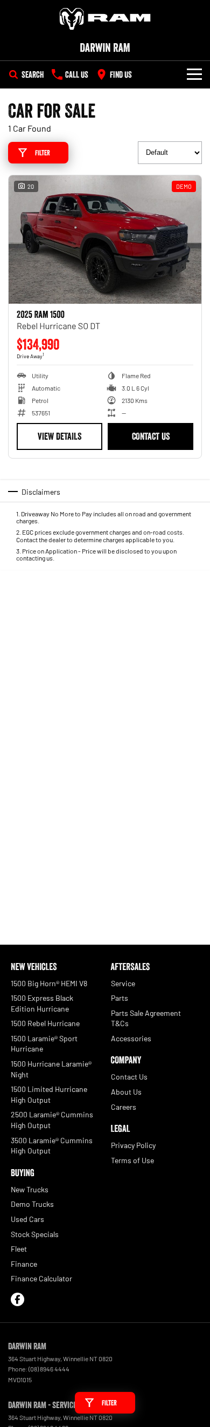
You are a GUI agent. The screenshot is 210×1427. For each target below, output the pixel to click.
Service (123, 983)
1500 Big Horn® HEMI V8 (49, 983)
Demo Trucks (32, 1203)
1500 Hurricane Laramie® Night (51, 1069)
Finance (24, 1263)
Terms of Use (132, 1160)
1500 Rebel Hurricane (45, 1023)
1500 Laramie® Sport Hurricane (44, 1044)
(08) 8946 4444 (49, 1369)
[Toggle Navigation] (194, 74)
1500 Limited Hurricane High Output (49, 1094)
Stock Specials (35, 1234)
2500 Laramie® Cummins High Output (52, 1120)
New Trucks (29, 1189)
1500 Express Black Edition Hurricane (42, 1003)
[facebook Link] (17, 1299)
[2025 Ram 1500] (105, 239)
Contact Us (151, 436)
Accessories (131, 1038)
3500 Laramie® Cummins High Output (52, 1146)
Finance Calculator (41, 1278)
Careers (123, 1106)
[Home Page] (105, 19)
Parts (119, 997)
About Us (126, 1091)
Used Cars (27, 1219)
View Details (59, 436)
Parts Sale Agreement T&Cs (146, 1018)
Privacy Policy (133, 1145)
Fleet (19, 1248)
